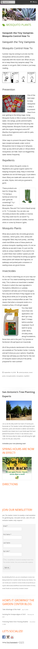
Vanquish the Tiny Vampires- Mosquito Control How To (18, 34)
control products (23, 372)
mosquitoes (19, 376)
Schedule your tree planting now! (14, 443)
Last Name (6, 543)
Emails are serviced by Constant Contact (17, 588)
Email (5, 526)
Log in (21, 642)
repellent (26, 376)
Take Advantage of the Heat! (11, 609)
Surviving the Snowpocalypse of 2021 (14, 614)
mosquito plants (11, 376)
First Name (7, 534)
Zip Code (6, 551)
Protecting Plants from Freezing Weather (15, 622)
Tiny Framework (12, 642)
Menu (35, 2)
